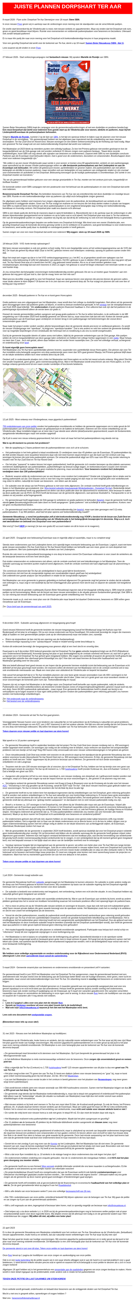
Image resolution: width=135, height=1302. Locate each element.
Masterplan (73, 1076)
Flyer (19, 24)
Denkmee (21, 1005)
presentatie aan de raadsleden (69, 1269)
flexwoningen (105, 1079)
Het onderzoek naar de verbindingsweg (25, 699)
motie (116, 338)
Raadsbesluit (65, 1185)
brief (27, 343)
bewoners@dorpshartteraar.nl (26, 1298)
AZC (5, 786)
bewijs (100, 500)
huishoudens (71, 769)
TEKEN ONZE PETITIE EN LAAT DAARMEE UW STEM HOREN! (34, 1279)
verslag (103, 305)
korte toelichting (23, 1260)
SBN (56, 137)
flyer (96, 993)
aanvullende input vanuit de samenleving (46, 956)
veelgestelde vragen (42, 1015)
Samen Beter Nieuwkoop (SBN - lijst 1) (105, 43)
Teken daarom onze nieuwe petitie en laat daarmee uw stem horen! (36, 731)
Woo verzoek (48, 1166)
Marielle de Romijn (20, 137)
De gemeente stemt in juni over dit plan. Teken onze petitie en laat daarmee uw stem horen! (45, 1248)
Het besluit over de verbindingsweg (23, 701)
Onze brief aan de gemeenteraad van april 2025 (29, 606)
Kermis (54, 1144)
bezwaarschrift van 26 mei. (78, 1191)
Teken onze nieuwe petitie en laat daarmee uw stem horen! (32, 861)
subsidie (40, 882)
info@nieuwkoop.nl (29, 1007)
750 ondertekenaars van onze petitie (20, 426)
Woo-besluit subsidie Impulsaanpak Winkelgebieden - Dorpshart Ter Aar (78, 488)
